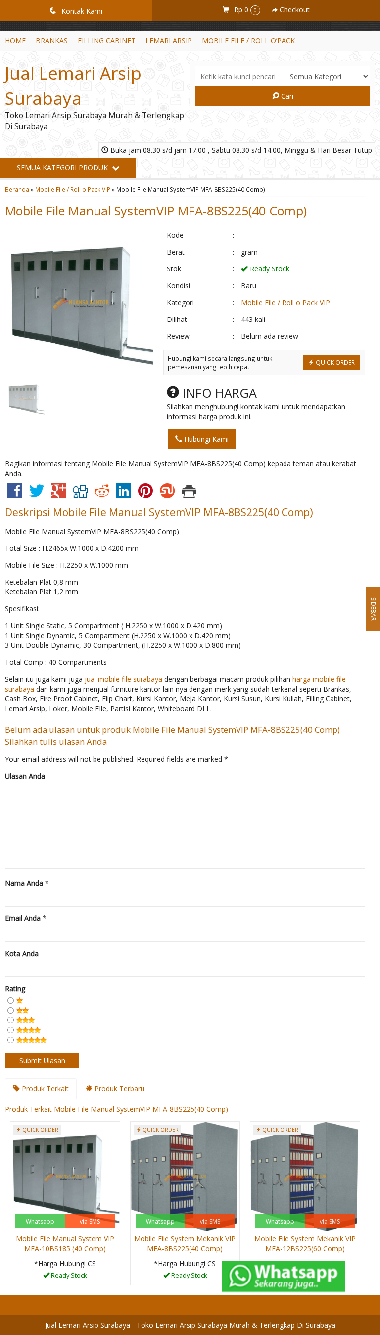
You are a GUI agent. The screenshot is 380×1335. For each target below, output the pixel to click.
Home (15, 40)
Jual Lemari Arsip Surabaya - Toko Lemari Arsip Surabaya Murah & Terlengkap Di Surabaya (190, 1325)
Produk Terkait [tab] (44, 1088)
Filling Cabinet (107, 40)
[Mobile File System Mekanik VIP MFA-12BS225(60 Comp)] (305, 1175)
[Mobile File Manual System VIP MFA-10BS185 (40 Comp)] (65, 1175)
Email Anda (23, 918)
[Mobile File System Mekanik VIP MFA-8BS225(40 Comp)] (185, 1175)
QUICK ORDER (334, 362)
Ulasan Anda (25, 776)
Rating (15, 988)
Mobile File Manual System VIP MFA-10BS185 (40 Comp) (65, 1243)
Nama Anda (24, 883)
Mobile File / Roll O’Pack (248, 40)
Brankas (52, 40)
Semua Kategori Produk (63, 167)
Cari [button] (286, 96)
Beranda (17, 189)
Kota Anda (22, 953)
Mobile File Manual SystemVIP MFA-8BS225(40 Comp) (156, 210)
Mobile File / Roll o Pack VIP (72, 189)
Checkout (294, 9)
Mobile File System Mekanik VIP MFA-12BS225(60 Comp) (305, 1243)
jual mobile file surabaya (123, 679)
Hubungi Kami (205, 439)
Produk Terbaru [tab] (118, 1088)
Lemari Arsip (168, 40)
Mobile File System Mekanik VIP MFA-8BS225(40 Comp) (185, 1243)
